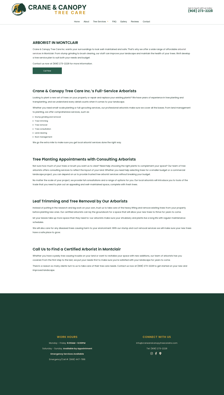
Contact (146, 21)
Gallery (123, 21)
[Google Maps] (161, 353)
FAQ (114, 21)
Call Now (47, 70)
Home (77, 21)
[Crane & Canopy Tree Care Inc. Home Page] (18, 9)
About (86, 21)
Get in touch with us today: (200, 9)
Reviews (135, 21)
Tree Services (99, 21)
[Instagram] (152, 353)
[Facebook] (157, 353)
